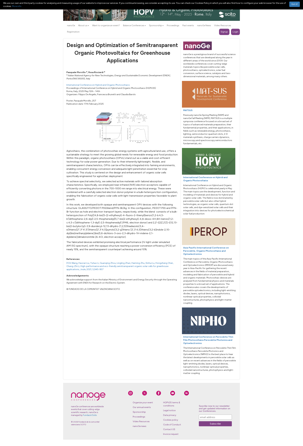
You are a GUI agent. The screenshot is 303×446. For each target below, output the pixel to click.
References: (73, 259)
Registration (73, 31)
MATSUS (188, 110)
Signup (224, 31)
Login (235, 31)
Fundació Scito (90, 415)
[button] (88, 25)
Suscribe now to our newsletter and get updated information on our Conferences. (214, 408)
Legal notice (169, 410)
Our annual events (142, 407)
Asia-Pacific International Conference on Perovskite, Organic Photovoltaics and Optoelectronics (206, 250)
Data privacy (169, 415)
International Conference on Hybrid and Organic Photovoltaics (98, 85)
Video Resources (141, 421)
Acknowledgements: (77, 275)
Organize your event (143, 402)
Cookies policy (170, 420)
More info (16, 6)
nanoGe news (139, 426)
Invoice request (170, 434)
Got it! (294, 4)
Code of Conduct (172, 424)
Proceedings (139, 416)
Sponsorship (139, 412)
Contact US (169, 429)
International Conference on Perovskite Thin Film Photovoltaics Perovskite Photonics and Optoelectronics (208, 340)
